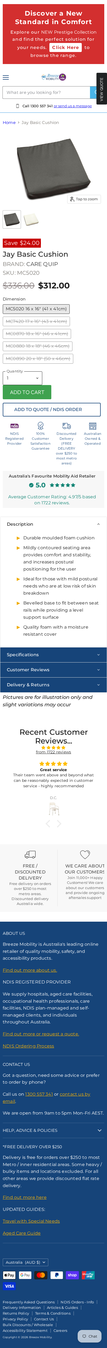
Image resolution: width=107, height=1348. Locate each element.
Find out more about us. (30, 970)
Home (9, 122)
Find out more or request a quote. (41, 1034)
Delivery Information (22, 1307)
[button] (49, 824)
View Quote (101, 89)
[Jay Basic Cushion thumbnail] (12, 219)
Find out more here (25, 1197)
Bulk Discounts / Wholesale (28, 1325)
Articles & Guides (62, 1307)
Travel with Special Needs (31, 1221)
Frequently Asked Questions (29, 1302)
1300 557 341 (39, 1094)
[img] (53, 747)
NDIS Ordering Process (28, 1046)
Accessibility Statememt (25, 1330)
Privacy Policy (15, 1319)
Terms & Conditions (53, 1313)
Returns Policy (16, 1313)
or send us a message (73, 106)
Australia (23, 1262)
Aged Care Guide (22, 1233)
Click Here (65, 47)
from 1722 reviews (53, 752)
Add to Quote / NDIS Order (48, 409)
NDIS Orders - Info (77, 1302)
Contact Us (44, 1319)
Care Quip (42, 264)
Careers (60, 1330)
